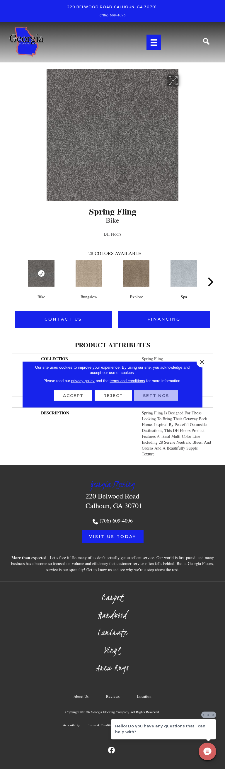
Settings (156, 395)
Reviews (113, 696)
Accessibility (71, 725)
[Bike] (41, 273)
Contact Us (63, 319)
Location (144, 696)
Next (210, 273)
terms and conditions (127, 381)
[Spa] (183, 273)
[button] (113, 536)
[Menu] (153, 42)
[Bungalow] (88, 273)
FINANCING (163, 319)
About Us (81, 696)
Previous (14, 273)
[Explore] (136, 273)
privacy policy (83, 381)
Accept (73, 395)
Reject (113, 395)
